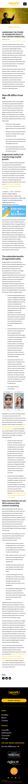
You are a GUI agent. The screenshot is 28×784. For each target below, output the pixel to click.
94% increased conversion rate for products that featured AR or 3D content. (16, 495)
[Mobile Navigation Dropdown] (25, 3)
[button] (3, 678)
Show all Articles (14, 27)
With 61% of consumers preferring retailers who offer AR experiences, (13, 426)
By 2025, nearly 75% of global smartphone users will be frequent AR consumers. (11, 186)
